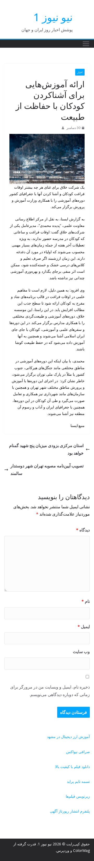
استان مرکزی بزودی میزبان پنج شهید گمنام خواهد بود (46, 449)
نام (85, 601)
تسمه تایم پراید (78, 781)
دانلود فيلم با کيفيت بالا (72, 766)
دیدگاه (83, 530)
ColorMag (81, 850)
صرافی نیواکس (78, 751)
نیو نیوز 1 (53, 17)
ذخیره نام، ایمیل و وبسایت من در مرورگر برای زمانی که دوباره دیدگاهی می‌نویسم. (50, 690)
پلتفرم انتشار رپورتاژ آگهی (70, 811)
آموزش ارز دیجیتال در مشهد (68, 736)
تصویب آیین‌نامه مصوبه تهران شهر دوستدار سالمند (47, 469)
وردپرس (62, 850)
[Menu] (86, 44)
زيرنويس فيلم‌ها (78, 796)
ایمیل (84, 626)
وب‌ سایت (81, 651)
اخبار (80, 72)
